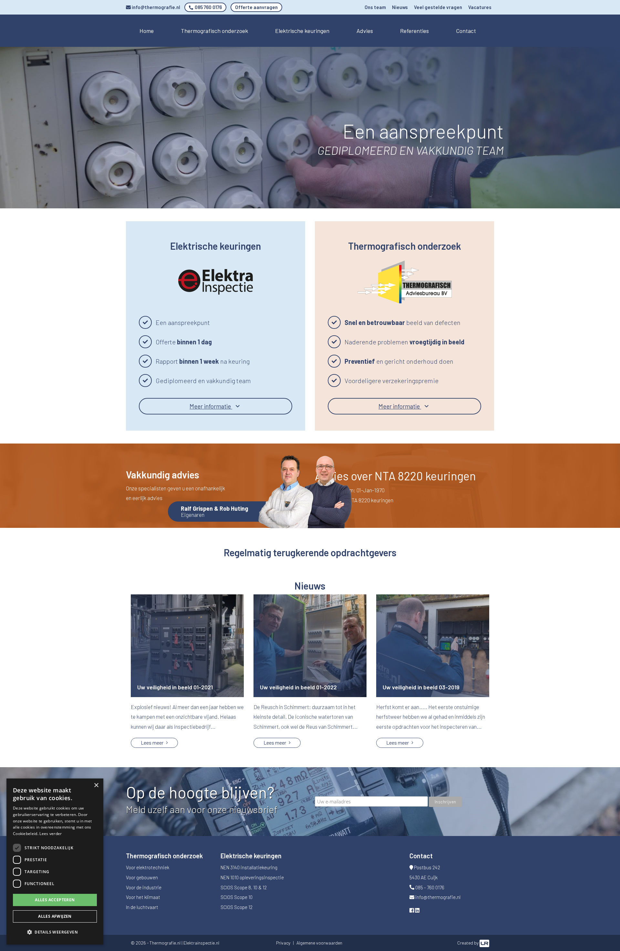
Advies (364, 30)
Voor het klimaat (143, 897)
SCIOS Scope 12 (237, 907)
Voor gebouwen (142, 877)
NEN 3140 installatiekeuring (249, 867)
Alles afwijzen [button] (55, 916)
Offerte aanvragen (256, 7)
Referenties (414, 30)
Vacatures (479, 7)
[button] (55, 932)
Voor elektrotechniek (147, 867)
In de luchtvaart (142, 907)
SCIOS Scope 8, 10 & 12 (244, 887)
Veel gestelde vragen (438, 7)
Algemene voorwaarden (319, 943)
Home (147, 30)
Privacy (283, 943)
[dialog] (54, 862)
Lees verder (50, 833)
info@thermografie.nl (155, 7)
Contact (466, 30)
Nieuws (400, 7)
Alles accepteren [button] (55, 900)
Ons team (375, 7)
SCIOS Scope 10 (237, 897)
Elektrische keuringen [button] (302, 30)
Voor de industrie (143, 887)
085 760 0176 (208, 7)
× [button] (96, 785)
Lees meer (152, 742)
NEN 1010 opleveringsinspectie (252, 877)
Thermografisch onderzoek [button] (214, 30)
